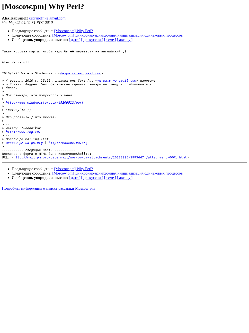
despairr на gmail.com (80, 73)
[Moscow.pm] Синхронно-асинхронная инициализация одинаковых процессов (117, 35)
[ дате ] (74, 40)
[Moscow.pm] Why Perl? (73, 31)
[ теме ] (110, 40)
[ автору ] (125, 40)
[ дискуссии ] (92, 40)
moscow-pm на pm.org (24, 143)
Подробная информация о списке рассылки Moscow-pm (48, 188)
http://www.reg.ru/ (23, 132)
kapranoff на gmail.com (47, 18)
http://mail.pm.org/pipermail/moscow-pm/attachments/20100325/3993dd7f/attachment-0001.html (100, 157)
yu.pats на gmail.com (116, 80)
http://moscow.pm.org (68, 143)
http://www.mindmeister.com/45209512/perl (45, 102)
